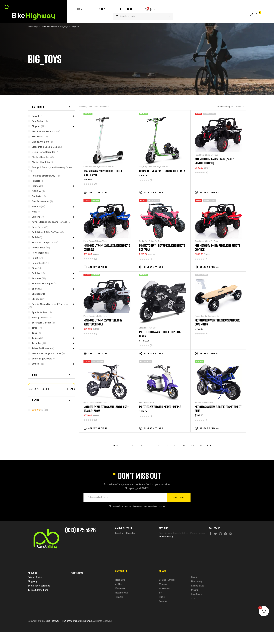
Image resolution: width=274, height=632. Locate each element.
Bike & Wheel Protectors (44, 131)
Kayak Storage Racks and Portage (49, 222)
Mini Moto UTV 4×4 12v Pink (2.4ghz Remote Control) (162, 247)
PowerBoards (201, 316)
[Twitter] (215, 533)
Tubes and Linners (41, 348)
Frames (36, 186)
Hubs (34, 211)
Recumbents (38, 263)
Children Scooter (90, 166)
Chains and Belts (40, 142)
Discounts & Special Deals (45, 147)
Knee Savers (38, 227)
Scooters (164, 166)
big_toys (64, 26)
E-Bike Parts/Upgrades (43, 152)
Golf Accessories (41, 201)
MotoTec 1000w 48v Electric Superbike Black (160, 334)
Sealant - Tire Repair (42, 283)
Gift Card (36, 191)
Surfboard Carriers (41, 322)
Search (169, 16)
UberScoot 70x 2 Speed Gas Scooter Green (162, 171)
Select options (97, 192)
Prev (115, 445)
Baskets (36, 116)
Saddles (36, 273)
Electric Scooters (106, 166)
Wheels (35, 364)
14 (201, 445)
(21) (40, 410)
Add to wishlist (120, 192)
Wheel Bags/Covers (42, 358)
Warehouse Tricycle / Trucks (46, 353)
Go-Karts (36, 196)
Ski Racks (37, 299)
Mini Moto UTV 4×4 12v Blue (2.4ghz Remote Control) (106, 247)
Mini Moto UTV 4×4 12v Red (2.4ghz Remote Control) (217, 247)
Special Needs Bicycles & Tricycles (50, 304)
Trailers (36, 338)
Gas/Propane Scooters (149, 166)
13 (192, 445)
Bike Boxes (37, 136)
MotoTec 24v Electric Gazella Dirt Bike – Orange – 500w (106, 409)
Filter (71, 389)
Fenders (36, 181)
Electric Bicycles (40, 157)
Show (238, 106)
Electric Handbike (41, 162)
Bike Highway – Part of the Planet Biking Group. (69, 621)
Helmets (36, 206)
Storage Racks (39, 317)
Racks (35, 258)
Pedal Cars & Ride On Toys (206, 155)
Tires (34, 328)
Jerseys (36, 217)
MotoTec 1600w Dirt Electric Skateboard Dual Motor (217, 322)
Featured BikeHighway (43, 176)
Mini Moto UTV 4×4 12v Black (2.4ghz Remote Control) (214, 161)
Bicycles (36, 126)
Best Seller (37, 121)
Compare (124, 192)
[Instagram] (220, 533)
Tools (34, 333)
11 (175, 445)
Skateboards (213, 316)
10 (167, 445)
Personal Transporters (43, 242)
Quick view (129, 192)
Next (210, 445)
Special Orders (39, 312)
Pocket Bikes (38, 247)
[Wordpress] (230, 533)
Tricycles (36, 343)
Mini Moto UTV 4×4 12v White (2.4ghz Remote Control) (102, 322)
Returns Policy (166, 536)
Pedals (35, 237)
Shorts (35, 289)
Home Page (33, 26)
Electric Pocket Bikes (148, 327)
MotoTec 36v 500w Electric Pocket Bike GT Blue (218, 409)
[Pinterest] (225, 533)
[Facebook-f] (210, 533)
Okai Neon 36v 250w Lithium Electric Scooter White (103, 173)
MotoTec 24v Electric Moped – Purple (160, 407)
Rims (34, 268)
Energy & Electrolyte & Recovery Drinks (52, 167)
